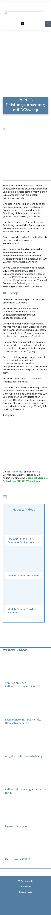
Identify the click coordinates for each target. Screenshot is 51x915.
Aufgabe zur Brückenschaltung (23, 756)
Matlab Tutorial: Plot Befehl (23, 575)
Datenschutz (25, 892)
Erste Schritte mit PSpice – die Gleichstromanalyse (23, 721)
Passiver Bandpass (16, 826)
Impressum (25, 886)
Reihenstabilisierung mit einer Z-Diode (25, 791)
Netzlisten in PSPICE (17, 859)
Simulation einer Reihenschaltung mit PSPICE (22, 684)
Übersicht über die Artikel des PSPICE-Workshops (25, 479)
